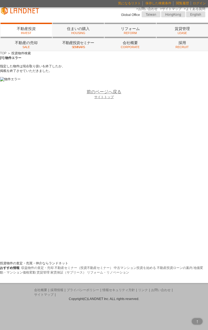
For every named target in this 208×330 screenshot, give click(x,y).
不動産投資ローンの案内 (175, 268)
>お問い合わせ (147, 9)
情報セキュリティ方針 (118, 290)
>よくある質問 (194, 9)
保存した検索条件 (158, 3)
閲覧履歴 (182, 3)
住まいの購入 (78, 31)
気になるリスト (129, 3)
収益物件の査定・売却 (37, 268)
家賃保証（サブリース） (68, 272)
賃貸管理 (182, 31)
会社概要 (130, 45)
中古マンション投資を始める (135, 268)
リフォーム (130, 31)
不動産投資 (26, 31)
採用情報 (56, 290)
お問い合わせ (161, 290)
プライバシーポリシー (83, 290)
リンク (143, 290)
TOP (3, 53)
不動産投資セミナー (78, 45)
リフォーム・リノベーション (108, 272)
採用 (182, 45)
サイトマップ (44, 294)
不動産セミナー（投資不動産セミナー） (83, 268)
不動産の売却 (26, 45)
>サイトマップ (170, 9)
